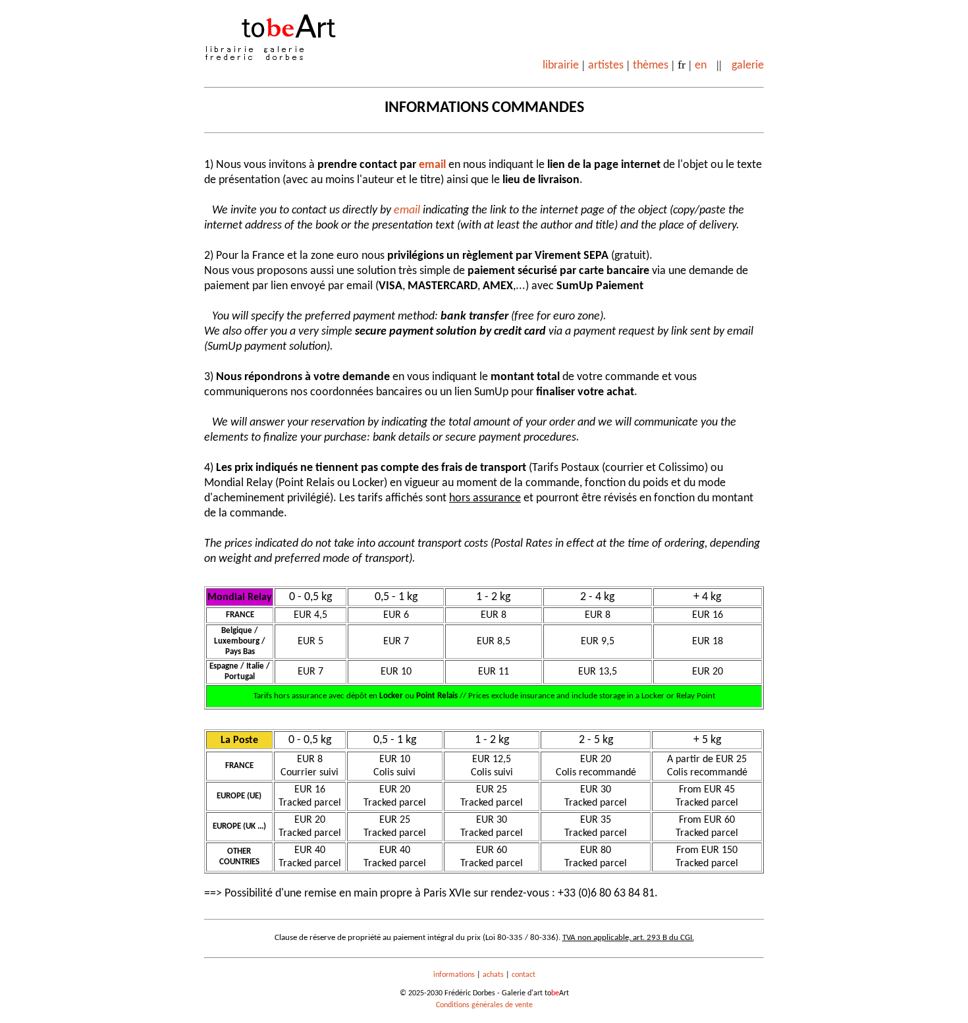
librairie (561, 65)
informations (454, 975)
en (701, 65)
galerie (748, 65)
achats (493, 975)
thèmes (650, 65)
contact (523, 975)
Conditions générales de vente (484, 1005)
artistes (606, 65)
